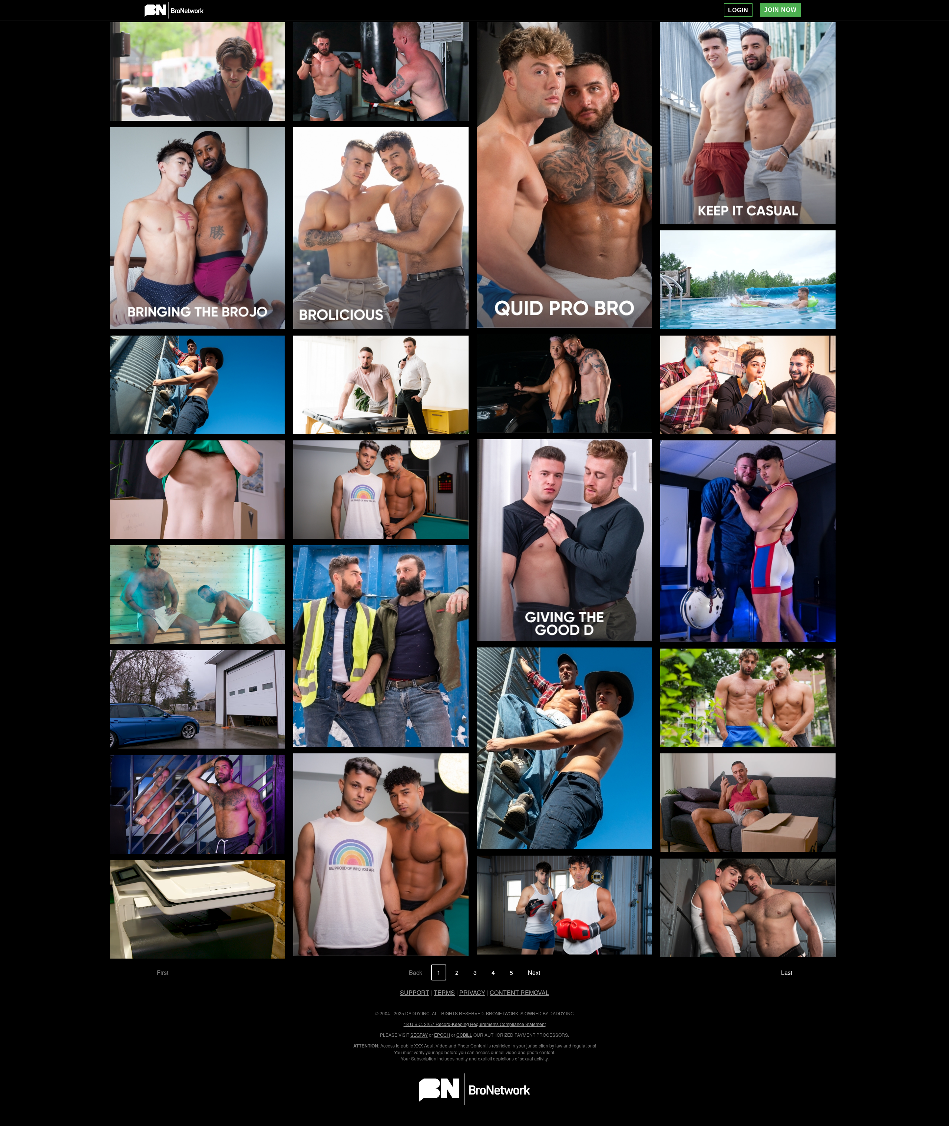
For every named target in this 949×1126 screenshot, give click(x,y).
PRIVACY (472, 992)
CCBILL (464, 1035)
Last (786, 972)
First (162, 972)
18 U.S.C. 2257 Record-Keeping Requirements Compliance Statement (475, 1024)
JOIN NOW (780, 10)
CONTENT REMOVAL (519, 992)
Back (415, 972)
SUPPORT (414, 992)
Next (534, 972)
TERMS (444, 992)
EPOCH (442, 1035)
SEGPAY (419, 1035)
